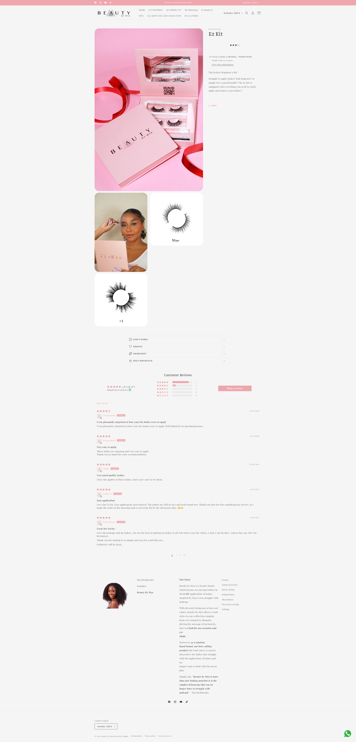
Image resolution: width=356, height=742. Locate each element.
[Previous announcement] (146, 2)
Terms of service (164, 736)
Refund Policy (228, 594)
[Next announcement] (210, 2)
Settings (225, 609)
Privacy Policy (228, 589)
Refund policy (136, 736)
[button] (247, 13)
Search (225, 580)
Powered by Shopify (121, 736)
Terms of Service (230, 584)
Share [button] (214, 105)
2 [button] (176, 555)
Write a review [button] (235, 388)
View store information (222, 64)
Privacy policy (150, 736)
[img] (104, 411)
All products (227, 599)
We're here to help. (230, 604)
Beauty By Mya (107, 736)
